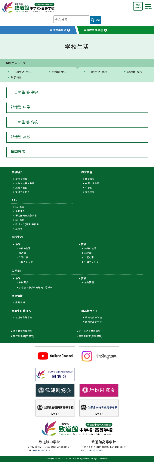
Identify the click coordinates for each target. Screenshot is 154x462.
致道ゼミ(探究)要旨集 (27, 224)
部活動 (22, 252)
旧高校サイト (89, 311)
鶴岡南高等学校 (93, 317)
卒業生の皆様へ (21, 311)
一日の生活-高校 (97, 72)
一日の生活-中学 (21, 72)
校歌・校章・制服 (25, 183)
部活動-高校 (134, 72)
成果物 (19, 228)
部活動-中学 (59, 72)
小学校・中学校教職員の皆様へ (35, 287)
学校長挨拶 (21, 178)
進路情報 (17, 296)
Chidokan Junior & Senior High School (73, 458)
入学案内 (17, 271)
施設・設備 (21, 187)
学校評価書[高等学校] (90, 335)
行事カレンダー (27, 261)
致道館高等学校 (23, 317)
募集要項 (23, 282)
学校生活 (17, 237)
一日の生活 (25, 248)
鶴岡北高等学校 (93, 321)
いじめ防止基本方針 (89, 331)
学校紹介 (17, 172)
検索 (97, 19)
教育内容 (86, 172)
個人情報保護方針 (22, 331)
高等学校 (90, 191)
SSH (14, 200)
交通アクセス (137, 6)
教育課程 (90, 178)
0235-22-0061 (95, 450)
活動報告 (20, 211)
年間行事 (16, 77)
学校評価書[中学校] (23, 335)
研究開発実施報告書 (26, 215)
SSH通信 (19, 219)
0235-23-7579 (41, 450)
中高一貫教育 (92, 183)
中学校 (88, 187)
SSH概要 (19, 206)
